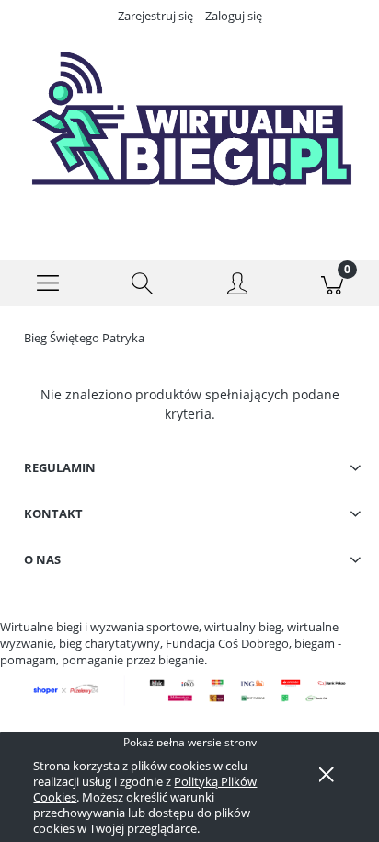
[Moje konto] (237, 286)
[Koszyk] (331, 283)
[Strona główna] (189, 130)
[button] (47, 283)
